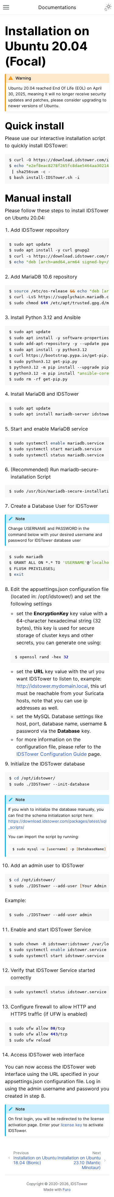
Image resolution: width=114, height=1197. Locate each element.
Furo (67, 1189)
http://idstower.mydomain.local (52, 686)
